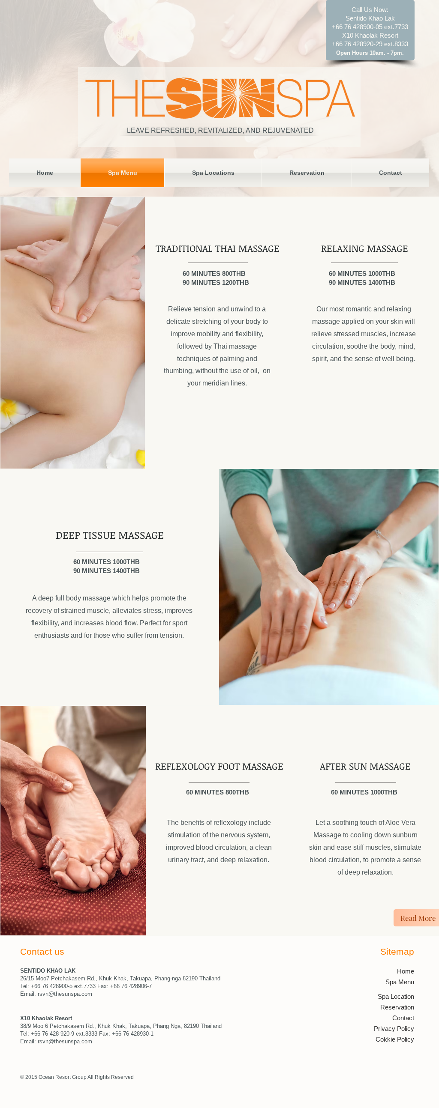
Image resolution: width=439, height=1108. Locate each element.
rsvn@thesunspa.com (65, 994)
